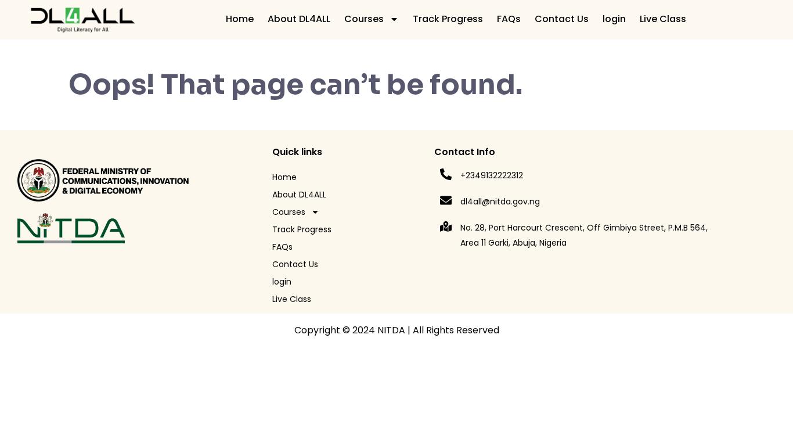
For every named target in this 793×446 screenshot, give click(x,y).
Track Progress (448, 19)
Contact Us (562, 19)
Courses (364, 19)
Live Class (663, 19)
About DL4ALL (299, 19)
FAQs (509, 19)
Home (240, 19)
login (614, 19)
